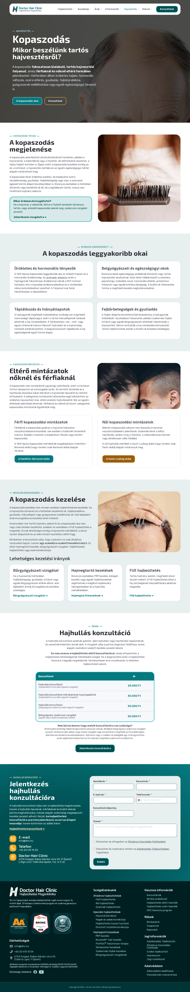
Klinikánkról (153, 922)
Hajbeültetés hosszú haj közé (112, 923)
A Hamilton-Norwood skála (34, 458)
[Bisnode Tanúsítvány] (19, 923)
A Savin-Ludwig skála (118, 458)
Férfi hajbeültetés (105, 899)
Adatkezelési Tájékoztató (161, 941)
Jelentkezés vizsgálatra (29, 217)
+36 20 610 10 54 (28, 850)
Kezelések (83, 9)
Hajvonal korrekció (106, 916)
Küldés (101, 861)
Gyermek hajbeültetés (108, 907)
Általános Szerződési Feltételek (158, 946)
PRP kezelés (102, 936)
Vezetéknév (99, 781)
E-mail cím (98, 794)
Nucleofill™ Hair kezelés (108, 940)
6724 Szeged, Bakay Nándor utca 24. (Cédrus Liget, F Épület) (35, 958)
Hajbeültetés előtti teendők (162, 902)
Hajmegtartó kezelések (86, 595)
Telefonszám (143, 794)
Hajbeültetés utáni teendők (162, 906)
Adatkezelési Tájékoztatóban (153, 849)
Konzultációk (154, 895)
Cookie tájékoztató (157, 951)
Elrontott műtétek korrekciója (112, 927)
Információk (112, 9)
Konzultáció (167, 9)
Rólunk (146, 9)
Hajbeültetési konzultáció (26, 828)
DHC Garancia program (159, 910)
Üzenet (97, 821)
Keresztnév (142, 781)
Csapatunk (153, 926)
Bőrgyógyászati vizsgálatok (111, 955)
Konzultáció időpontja (104, 808)
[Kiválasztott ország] (139, 800)
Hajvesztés (130, 9)
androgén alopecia (56, 277)
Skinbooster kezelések (108, 947)
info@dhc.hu (26, 840)
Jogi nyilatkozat (156, 959)
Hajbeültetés (65, 9)
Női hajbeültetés (105, 903)
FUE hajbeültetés (140, 595)
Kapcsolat (152, 929)
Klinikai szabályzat (157, 899)
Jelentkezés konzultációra (95, 748)
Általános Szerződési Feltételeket (147, 841)
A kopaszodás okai (27, 101)
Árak (97, 9)
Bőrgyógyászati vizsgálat (29, 595)
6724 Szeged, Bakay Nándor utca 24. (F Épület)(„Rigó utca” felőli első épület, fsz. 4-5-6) (45, 860)
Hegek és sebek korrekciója (111, 919)
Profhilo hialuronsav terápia (112, 943)
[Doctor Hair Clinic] (27, 9)
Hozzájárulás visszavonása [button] (162, 974)
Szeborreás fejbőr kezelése (111, 951)
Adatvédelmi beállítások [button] (160, 971)
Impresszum (153, 955)
